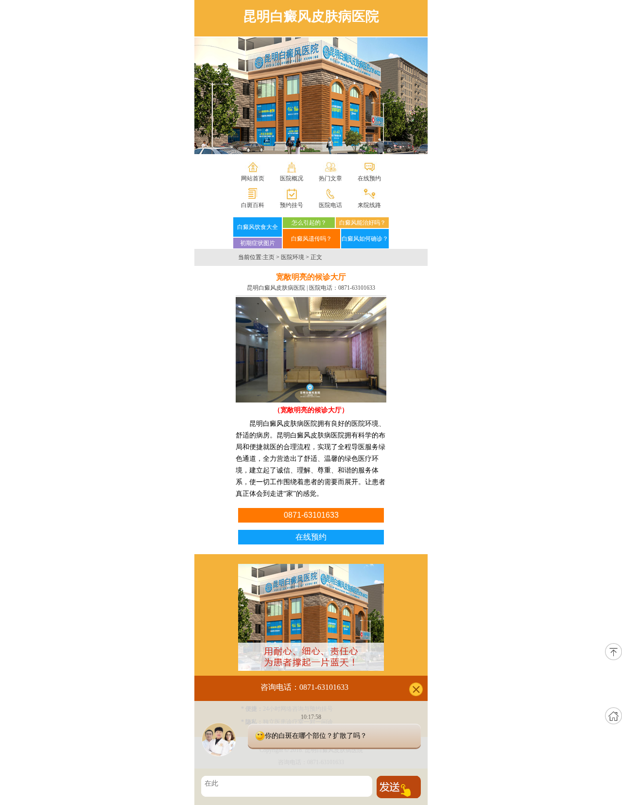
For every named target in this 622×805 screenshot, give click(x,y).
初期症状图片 (257, 243)
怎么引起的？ (309, 222)
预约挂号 (291, 205)
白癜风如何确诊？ (365, 238)
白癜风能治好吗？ (362, 222)
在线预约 (369, 178)
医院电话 (330, 205)
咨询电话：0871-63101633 (304, 687)
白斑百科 (252, 205)
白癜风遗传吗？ (311, 238)
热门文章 (330, 178)
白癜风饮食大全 (257, 227)
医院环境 (292, 257)
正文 (316, 257)
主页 (269, 257)
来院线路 (369, 205)
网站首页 (252, 178)
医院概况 (291, 178)
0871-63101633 (356, 287)
